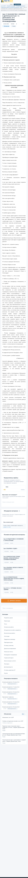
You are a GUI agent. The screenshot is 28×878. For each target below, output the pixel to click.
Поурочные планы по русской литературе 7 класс (11, 7)
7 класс (14, 26)
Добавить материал (15, 600)
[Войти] (8, 4)
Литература (6, 26)
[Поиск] (5, 4)
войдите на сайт (7, 527)
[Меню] (25, 1)
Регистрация (17, 4)
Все (23, 714)
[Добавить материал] (3, 4)
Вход (11, 4)
